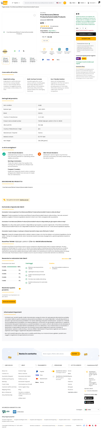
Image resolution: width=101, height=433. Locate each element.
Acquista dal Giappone (36, 419)
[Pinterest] (95, 425)
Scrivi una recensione (9, 301)
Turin (69, 379)
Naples (70, 376)
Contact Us (5, 373)
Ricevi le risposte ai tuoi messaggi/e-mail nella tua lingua (93, 382)
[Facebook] (84, 425)
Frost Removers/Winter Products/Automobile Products (24, 7)
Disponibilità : (44, 31)
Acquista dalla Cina (77, 419)
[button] (73, 3)
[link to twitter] (23, 51)
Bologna (70, 387)
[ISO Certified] (17, 412)
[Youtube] (89, 425)
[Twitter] (92, 425)
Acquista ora (86, 38)
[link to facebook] (19, 51)
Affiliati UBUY (22, 398)
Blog (19, 389)
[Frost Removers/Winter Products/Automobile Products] (19, 33)
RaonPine (43, 13)
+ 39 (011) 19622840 (91, 391)
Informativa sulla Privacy (48, 425)
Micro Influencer (6, 392)
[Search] (64, 2)
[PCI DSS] (5, 411)
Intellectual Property (8, 379)
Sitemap (4, 381)
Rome (69, 371)
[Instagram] (86, 425)
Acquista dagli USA (7, 419)
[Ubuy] (4, 3)
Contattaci (68, 425)
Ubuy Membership (7, 395)
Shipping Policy (6, 389)
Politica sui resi (22, 379)
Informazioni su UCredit (25, 384)
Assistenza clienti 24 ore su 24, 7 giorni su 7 (93, 374)
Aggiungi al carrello (86, 34)
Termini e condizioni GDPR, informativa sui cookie (24, 393)
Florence (70, 389)
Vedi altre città (72, 392)
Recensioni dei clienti (24, 376)
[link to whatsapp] (15, 51)
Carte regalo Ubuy (23, 387)
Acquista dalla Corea (64, 419)
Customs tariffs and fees (9, 387)
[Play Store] (89, 403)
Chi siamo (60, 425)
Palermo (70, 381)
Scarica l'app (22, 371)
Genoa (70, 384)
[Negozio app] (89, 398)
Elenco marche (22, 373)
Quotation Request (7, 376)
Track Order (5, 384)
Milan (69, 373)
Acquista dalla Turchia (8, 421)
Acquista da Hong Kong (50, 419)
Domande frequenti (24, 381)
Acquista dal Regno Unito (20, 419)
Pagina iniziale (5, 7)
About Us (4, 371)
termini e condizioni (35, 425)
